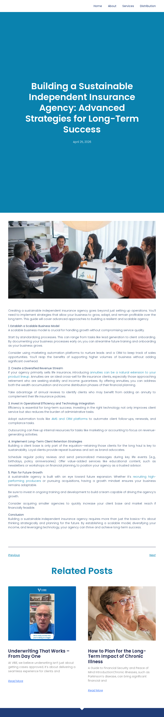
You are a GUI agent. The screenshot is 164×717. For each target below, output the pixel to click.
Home (98, 6)
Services (128, 6)
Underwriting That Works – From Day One (39, 653)
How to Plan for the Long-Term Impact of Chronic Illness (117, 656)
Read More (15, 681)
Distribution (148, 6)
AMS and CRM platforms (70, 419)
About (112, 6)
